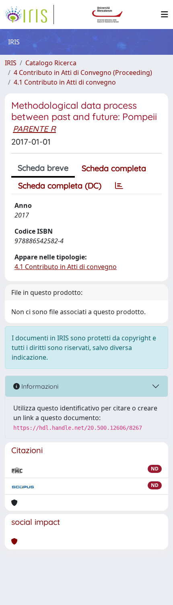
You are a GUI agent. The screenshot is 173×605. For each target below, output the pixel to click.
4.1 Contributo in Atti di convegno (65, 82)
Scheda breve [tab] (43, 168)
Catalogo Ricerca (50, 62)
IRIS (10, 62)
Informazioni (39, 386)
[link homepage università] (107, 14)
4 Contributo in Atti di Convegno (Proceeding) (83, 72)
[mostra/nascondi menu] (164, 14)
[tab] (119, 185)
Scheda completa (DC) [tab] (59, 185)
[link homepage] (29, 14)
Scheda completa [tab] (114, 168)
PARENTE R (34, 129)
